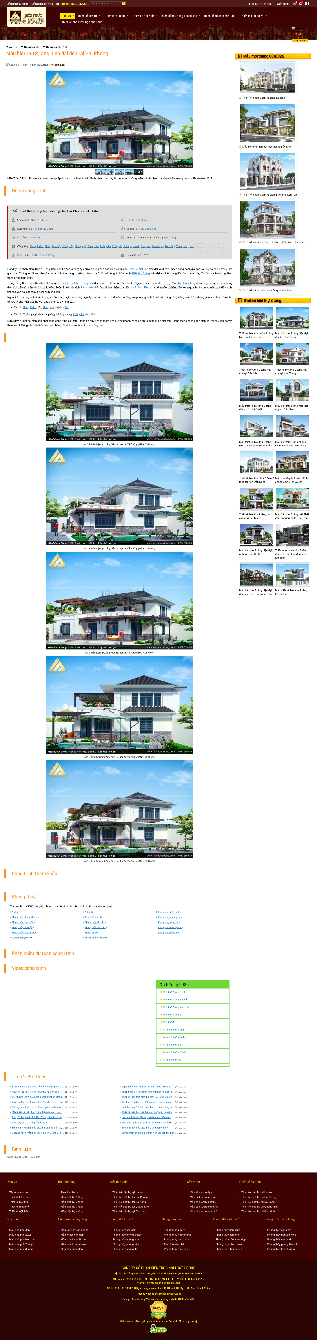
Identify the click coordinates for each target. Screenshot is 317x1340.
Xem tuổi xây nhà (174, 1244)
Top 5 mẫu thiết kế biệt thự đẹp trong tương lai (147, 1086)
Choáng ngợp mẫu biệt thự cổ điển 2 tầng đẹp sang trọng (38, 1132)
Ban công (170, 246)
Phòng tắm (93, 246)
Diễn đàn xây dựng (17, 4)
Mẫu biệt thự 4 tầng (72, 1211)
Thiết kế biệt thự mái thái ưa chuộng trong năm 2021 (148, 1112)
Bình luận (59, 64)
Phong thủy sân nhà (95, 922)
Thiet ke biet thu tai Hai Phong (258, 1197)
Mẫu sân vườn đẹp (201, 1192)
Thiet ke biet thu (70, 1192)
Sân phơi (145, 246)
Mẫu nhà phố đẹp (19, 1229)
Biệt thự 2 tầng (141, 273)
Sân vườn (87, 287)
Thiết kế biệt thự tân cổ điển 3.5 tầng (263, 97)
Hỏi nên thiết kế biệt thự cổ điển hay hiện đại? (146, 1117)
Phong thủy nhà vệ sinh (170, 927)
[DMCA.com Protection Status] (158, 1310)
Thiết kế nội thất (18, 1211)
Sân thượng (158, 246)
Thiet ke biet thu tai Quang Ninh (259, 1206)
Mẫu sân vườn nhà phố (203, 1211)
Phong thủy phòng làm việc (283, 1244)
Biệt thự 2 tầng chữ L (174, 992)
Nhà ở (15, 912)
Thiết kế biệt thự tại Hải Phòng (130, 1197)
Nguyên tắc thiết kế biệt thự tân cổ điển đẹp (35, 1091)
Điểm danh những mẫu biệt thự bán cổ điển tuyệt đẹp (38, 1127)
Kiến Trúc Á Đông (44, 255)
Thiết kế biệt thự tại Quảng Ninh (131, 1206)
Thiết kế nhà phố (19, 1206)
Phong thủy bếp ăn (167, 932)
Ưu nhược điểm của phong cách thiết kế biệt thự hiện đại (38, 1097)
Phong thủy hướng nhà (177, 1234)
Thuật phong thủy (21, 937)
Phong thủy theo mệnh (23, 932)
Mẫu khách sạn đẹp (72, 1234)
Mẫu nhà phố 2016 (20, 1234)
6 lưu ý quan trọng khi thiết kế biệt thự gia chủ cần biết (38, 1086)
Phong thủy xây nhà (95, 937)
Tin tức (267, 4)
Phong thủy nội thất (123, 1229)
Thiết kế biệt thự (138, 268)
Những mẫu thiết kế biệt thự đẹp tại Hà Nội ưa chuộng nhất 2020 (38, 1107)
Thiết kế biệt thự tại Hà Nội (127, 1192)
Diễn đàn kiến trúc (42, 4)
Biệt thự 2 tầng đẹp (146, 228)
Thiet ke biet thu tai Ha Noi (256, 1192)
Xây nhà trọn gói (18, 1192)
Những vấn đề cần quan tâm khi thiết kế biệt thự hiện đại (148, 1091)
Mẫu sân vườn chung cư (204, 1206)
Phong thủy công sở (168, 922)
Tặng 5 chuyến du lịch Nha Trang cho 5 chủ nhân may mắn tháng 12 (38, 1117)
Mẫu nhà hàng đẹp (72, 1248)
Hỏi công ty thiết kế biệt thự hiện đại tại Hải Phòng (148, 1122)
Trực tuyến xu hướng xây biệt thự (30, 1122)
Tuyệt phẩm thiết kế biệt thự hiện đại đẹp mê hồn (148, 1132)
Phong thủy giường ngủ (170, 917)
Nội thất (89, 912)
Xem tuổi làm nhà (94, 917)
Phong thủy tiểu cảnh (169, 912)
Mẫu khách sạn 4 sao (73, 1244)
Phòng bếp (67, 246)
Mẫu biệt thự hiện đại (174, 1037)
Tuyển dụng (282, 4)
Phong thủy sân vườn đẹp (231, 1239)
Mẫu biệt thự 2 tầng (183, 283)
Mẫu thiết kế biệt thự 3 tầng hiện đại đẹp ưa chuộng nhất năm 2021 (38, 1112)
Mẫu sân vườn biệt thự (203, 1201)
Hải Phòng (141, 220)
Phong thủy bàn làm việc (281, 1234)
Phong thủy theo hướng (281, 1248)
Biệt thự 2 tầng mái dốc (175, 999)
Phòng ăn (117, 246)
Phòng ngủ (80, 246)
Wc (191, 246)
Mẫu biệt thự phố (172, 1059)
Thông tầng (182, 246)
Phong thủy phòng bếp (125, 1244)
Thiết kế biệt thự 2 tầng (35, 64)
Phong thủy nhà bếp (22, 927)
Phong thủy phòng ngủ (125, 1239)
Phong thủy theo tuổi (23, 922)
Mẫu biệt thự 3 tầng (72, 1206)
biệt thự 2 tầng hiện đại (138, 287)
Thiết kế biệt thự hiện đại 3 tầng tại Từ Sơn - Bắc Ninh (273, 242)
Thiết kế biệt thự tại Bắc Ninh (129, 1211)
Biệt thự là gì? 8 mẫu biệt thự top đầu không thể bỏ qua (148, 1107)
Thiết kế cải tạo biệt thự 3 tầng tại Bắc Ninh (267, 290)
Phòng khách (36, 246)
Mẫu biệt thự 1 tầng (72, 1197)
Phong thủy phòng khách (25, 917)
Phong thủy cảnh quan (229, 1244)
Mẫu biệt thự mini (172, 1044)
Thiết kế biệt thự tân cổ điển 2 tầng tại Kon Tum (270, 194)
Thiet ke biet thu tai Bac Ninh (258, 1211)
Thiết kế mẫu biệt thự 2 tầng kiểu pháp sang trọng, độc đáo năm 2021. (148, 1102)
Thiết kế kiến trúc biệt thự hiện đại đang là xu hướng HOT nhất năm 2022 (148, 1097)
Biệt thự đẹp (169, 1022)
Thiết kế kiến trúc (19, 1197)
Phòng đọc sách (131, 246)
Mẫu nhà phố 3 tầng (21, 1248)
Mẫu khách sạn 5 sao (73, 1239)
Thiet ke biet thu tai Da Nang (258, 1201)
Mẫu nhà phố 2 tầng (21, 1244)
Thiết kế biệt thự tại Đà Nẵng (129, 1201)
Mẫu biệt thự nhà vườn (175, 1052)
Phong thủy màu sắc (95, 927)
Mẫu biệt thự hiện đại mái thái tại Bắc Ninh (267, 146)
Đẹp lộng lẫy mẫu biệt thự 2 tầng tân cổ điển (145, 1127)
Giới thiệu (252, 4)
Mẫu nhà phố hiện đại (21, 1239)
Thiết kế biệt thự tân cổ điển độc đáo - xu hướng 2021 (38, 1102)
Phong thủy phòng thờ (125, 1248)
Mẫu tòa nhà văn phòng (74, 1229)
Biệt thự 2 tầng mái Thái (176, 1007)
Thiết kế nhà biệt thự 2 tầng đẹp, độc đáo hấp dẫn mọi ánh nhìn (291, 554)
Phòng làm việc (53, 246)
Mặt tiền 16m (34, 237)
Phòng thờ (105, 246)
